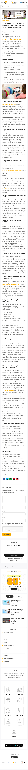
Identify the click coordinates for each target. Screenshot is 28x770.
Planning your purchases (9, 104)
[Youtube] (17, 762)
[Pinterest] (13, 762)
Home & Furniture (7, 665)
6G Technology (16, 677)
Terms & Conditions (15, 754)
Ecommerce (5, 20)
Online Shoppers (8, 474)
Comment (5, 494)
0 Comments (6, 34)
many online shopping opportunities (12, 170)
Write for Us (14, 757)
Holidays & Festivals (8, 632)
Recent (18, 596)
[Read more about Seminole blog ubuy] (5, 2)
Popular (9, 596)
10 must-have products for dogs (11, 673)
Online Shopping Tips (8, 645)
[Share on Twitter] (7, 479)
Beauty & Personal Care (9, 658)
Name (4, 505)
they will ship (5, 188)
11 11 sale (20, 673)
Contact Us (14, 752)
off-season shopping (8, 390)
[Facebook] (9, 762)
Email (4, 511)
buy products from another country (11, 39)
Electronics (6, 636)
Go (2, 7)
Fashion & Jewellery (8, 652)
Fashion (5, 639)
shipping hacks (15, 474)
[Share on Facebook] (4, 479)
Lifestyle (5, 655)
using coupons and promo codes (11, 284)
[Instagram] (15, 762)
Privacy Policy (14, 560)
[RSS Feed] (22, 762)
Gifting (5, 642)
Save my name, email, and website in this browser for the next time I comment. (14, 524)
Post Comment (7, 534)
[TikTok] (24, 762)
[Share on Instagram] (17, 479)
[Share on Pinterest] (14, 479)
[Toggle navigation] (2, 2)
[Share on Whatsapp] (10, 479)
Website (4, 517)
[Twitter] (11, 762)
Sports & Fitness (7, 648)
